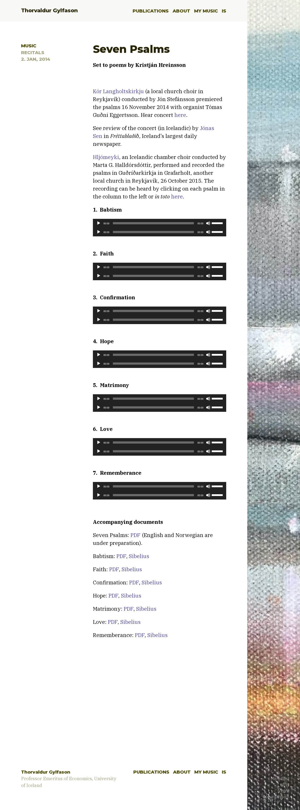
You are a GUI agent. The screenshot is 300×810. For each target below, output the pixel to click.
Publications (151, 11)
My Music (206, 11)
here (180, 114)
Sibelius (139, 556)
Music (28, 45)
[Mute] (208, 223)
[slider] (218, 223)
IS (224, 11)
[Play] (98, 223)
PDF (135, 535)
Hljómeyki (106, 157)
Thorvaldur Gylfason (49, 10)
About (181, 11)
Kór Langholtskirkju (118, 91)
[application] (159, 223)
